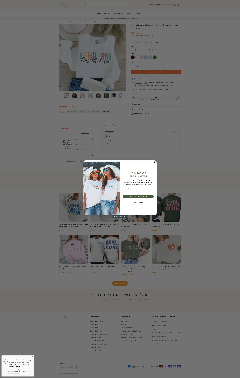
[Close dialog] (154, 162)
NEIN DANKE (138, 202)
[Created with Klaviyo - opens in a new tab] (120, 216)
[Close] (33, 357)
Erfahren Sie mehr (14, 366)
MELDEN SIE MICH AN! (138, 196)
